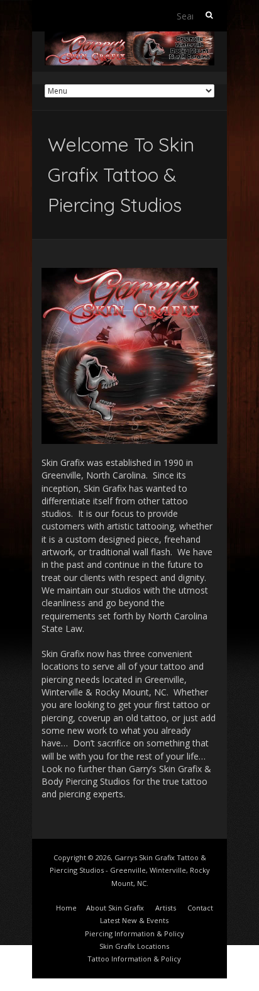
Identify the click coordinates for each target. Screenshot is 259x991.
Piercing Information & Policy (134, 933)
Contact (200, 907)
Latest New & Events (134, 920)
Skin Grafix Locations (134, 946)
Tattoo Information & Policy (134, 958)
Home (66, 907)
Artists (165, 907)
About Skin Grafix (115, 907)
